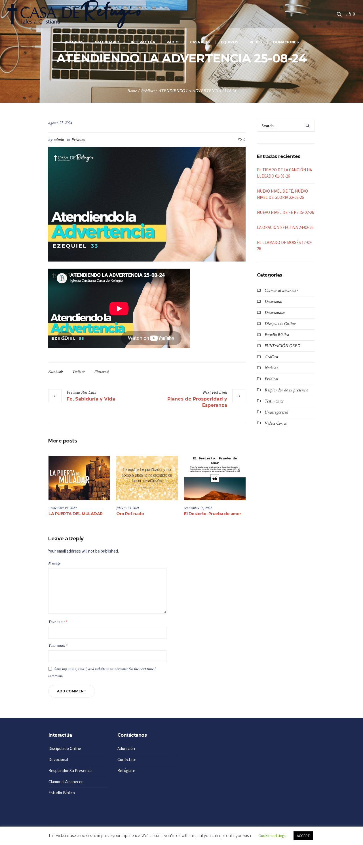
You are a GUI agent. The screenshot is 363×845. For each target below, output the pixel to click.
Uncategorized (276, 412)
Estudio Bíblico (277, 335)
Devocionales (275, 313)
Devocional (273, 302)
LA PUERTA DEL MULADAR (75, 513)
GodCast (271, 357)
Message (54, 563)
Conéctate (126, 759)
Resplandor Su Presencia (70, 770)
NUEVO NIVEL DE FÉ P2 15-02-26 (285, 212)
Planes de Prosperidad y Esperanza (197, 402)
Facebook (55, 372)
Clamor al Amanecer (65, 781)
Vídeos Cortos (275, 423)
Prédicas (147, 91)
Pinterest (101, 372)
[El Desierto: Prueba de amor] (215, 478)
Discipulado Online (280, 324)
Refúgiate (126, 770)
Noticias (271, 368)
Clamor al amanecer (281, 291)
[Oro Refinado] (147, 478)
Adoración (126, 748)
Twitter (78, 372)
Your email (57, 645)
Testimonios (274, 401)
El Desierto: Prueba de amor (212, 513)
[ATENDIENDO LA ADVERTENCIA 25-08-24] (147, 203)
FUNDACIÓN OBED (282, 346)
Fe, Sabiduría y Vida (91, 399)
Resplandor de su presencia (286, 390)
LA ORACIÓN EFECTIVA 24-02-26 (285, 227)
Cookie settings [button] (272, 835)
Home (132, 91)
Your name (57, 622)
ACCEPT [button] (303, 835)
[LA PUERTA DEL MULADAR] (79, 478)
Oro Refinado (130, 513)
